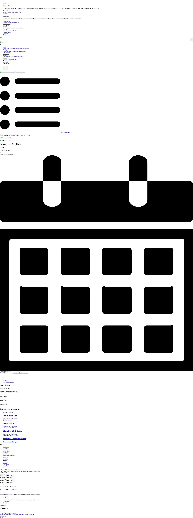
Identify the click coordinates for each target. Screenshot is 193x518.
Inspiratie (5, 26)
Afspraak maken (7, 32)
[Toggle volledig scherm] (2, 516)
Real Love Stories (19, 56)
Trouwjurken (6, 48)
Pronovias (5, 457)
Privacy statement (20, 514)
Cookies (14, 514)
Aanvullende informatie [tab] (8, 382)
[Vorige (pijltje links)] (0, 517)
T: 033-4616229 (25, 471)
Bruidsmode (7, 135)
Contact (15, 30)
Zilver (4, 400)
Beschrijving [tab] (6, 380)
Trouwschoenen (22, 51)
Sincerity (5, 460)
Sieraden (11, 48)
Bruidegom (5, 13)
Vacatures (10, 30)
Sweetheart (5, 459)
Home (1, 135)
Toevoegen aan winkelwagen (7, 154)
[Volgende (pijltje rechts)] (2, 517)
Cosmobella (6, 464)
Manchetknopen (14, 51)
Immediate (5, 465)
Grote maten (6, 25)
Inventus (14, 513)
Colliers (17, 135)
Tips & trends (11, 56)
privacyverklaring (7, 494)
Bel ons (23, 72)
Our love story (6, 449)
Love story (5, 30)
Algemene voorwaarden (6, 514)
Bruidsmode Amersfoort (8, 455)
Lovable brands (6, 24)
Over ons (5, 29)
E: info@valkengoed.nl (34, 471)
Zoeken (5, 34)
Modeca (5, 463)
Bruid (4, 3)
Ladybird (5, 461)
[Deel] (3, 516)
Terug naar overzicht (65, 132)
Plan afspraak (11, 72)
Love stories (6, 453)
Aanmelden (3, 505)
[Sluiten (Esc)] (5, 516)
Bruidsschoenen (25, 48)
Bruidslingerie (17, 48)
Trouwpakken (6, 51)
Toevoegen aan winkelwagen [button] (10, 418)
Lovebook (5, 33)
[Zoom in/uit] (0, 516)
